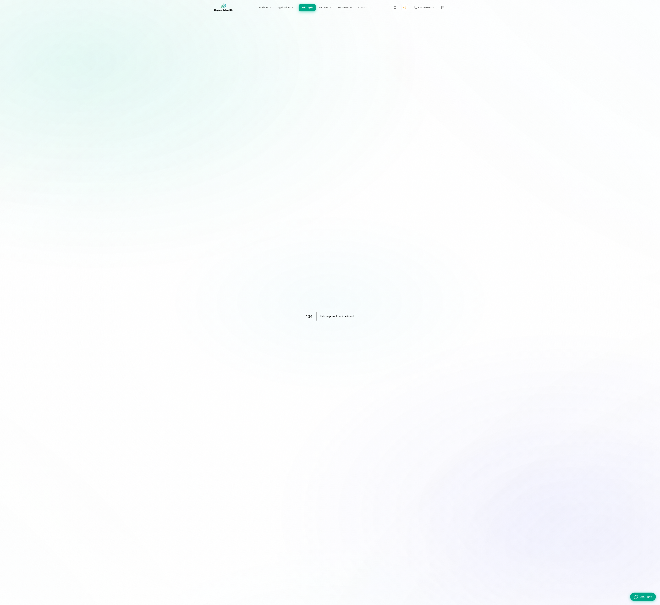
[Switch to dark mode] (404, 7)
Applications (284, 7)
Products (263, 7)
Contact (362, 7)
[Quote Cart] (442, 7)
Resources (343, 7)
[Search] (395, 7)
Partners (323, 7)
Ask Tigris (307, 7)
